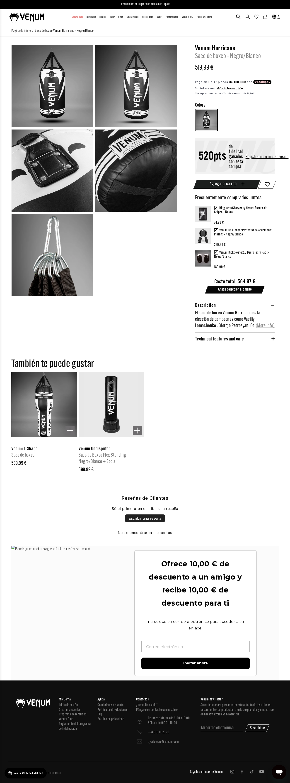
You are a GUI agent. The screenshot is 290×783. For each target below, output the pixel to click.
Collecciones (147, 17)
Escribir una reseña (145, 518)
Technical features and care (219, 339)
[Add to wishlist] (267, 184)
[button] (238, 17)
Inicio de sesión (68, 705)
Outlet (159, 17)
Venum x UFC (187, 17)
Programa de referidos (73, 714)
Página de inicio (21, 31)
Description (205, 305)
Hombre (102, 17)
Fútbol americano (204, 17)
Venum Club (66, 719)
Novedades (91, 17)
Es (279, 17)
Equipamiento (133, 17)
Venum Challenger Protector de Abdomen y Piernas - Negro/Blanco (242, 232)
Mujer (112, 17)
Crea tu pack (77, 17)
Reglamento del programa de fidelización (75, 726)
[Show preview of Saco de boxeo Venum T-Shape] (70, 430)
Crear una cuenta (69, 710)
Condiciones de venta (110, 705)
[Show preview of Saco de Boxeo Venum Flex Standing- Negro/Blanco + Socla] (137, 430)
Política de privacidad (110, 719)
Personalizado (172, 17)
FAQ (99, 714)
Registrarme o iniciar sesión (267, 157)
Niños (120, 17)
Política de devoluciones (112, 710)
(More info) (265, 325)
